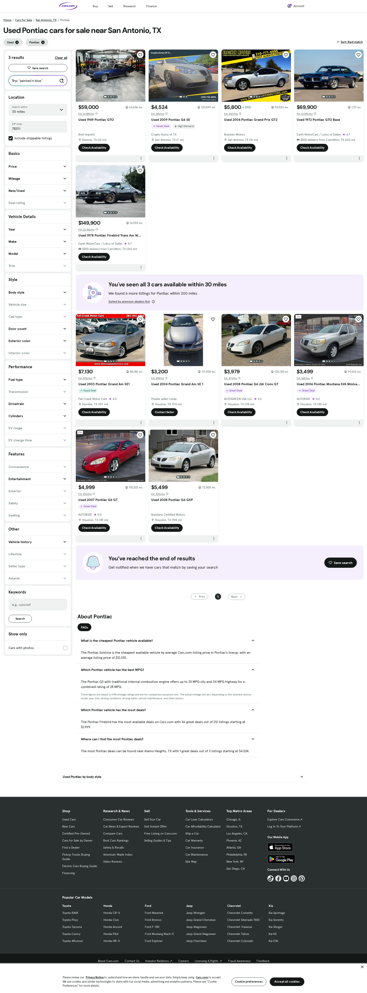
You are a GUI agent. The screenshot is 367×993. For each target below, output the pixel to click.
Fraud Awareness (239, 961)
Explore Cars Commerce (283, 819)
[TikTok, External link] (270, 878)
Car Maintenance (196, 854)
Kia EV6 (273, 941)
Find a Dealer (71, 847)
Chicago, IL (233, 819)
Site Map (191, 861)
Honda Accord (112, 927)
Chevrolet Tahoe (238, 934)
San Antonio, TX (46, 20)
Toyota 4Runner (72, 941)
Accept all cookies (287, 981)
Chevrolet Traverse (239, 927)
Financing (68, 873)
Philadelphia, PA (236, 854)
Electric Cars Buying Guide (79, 866)
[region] (183, 978)
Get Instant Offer (155, 826)
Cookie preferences (249, 981)
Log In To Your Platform (282, 826)
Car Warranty (194, 840)
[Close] (362, 967)
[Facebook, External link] (278, 878)
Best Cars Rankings (115, 840)
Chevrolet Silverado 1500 (243, 920)
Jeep (189, 906)
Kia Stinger (275, 927)
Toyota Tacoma (72, 927)
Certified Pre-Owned (76, 833)
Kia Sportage (277, 913)
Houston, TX (234, 826)
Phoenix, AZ (234, 840)
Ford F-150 (152, 927)
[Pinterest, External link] (302, 878)
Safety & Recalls (113, 847)
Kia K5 (273, 934)
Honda (107, 906)
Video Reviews (112, 861)
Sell (110, 6)
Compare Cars (112, 833)
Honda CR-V (111, 913)
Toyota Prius (70, 920)
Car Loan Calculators (199, 819)
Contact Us (132, 961)
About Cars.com (108, 961)
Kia (271, 906)
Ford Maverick (154, 913)
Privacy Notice (95, 977)
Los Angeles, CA (236, 833)
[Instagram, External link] (294, 878)
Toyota (66, 906)
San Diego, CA (235, 868)
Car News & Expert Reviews (121, 826)
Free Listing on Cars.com (160, 833)
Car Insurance (194, 847)
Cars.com (202, 977)
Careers (183, 961)
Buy (95, 6)
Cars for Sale (23, 20)
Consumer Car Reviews (118, 819)
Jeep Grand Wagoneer (201, 934)
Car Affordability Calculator (203, 826)
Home (7, 20)
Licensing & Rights (206, 961)
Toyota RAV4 (70, 913)
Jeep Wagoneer (196, 927)
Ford (148, 906)
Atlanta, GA (233, 847)
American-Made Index (117, 854)
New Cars (68, 826)
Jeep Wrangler (195, 913)
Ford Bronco (153, 920)
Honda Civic (111, 920)
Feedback (263, 961)
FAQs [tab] (84, 627)
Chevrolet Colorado (240, 941)
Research (129, 6)
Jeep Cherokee (196, 941)
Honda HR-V (111, 941)
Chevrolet (234, 906)
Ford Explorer (154, 941)
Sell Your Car (152, 819)
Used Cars (69, 819)
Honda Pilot (111, 934)
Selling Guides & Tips (157, 840)
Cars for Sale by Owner (77, 840)
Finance (151, 6)
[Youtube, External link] (286, 878)
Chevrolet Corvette (240, 913)
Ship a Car (192, 833)
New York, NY (234, 861)
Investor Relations (157, 961)
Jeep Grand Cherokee (201, 920)
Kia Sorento (276, 920)
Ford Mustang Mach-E (159, 934)
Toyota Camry (71, 934)
